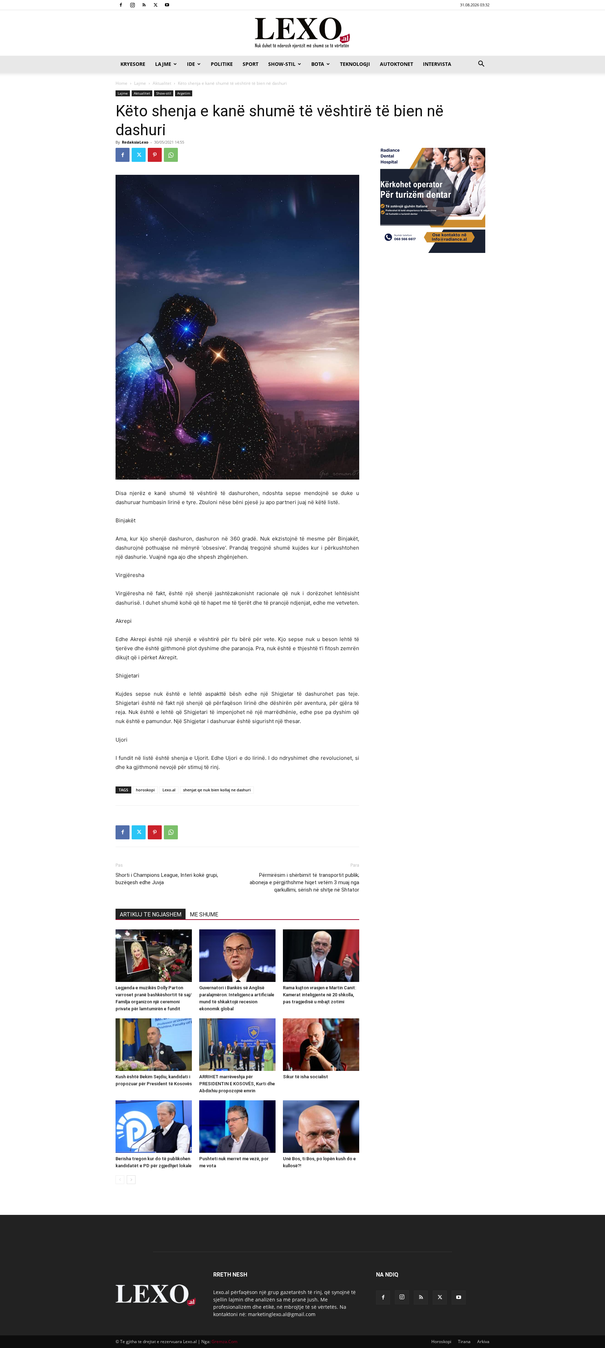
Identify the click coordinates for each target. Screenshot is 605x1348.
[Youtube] (167, 5)
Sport (250, 64)
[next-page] (131, 1179)
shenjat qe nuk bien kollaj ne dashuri (217, 789)
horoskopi (145, 789)
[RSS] (144, 5)
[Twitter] (155, 5)
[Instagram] (132, 5)
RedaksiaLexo (135, 142)
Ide (191, 64)
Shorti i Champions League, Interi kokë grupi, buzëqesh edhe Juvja (167, 879)
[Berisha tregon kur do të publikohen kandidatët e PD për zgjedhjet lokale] (154, 1126)
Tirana (464, 1341)
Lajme (163, 64)
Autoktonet (396, 64)
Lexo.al (168, 789)
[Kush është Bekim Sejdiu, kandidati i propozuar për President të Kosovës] (154, 1044)
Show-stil (281, 64)
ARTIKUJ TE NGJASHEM (150, 914)
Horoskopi (441, 1341)
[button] (481, 64)
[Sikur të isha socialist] (321, 1044)
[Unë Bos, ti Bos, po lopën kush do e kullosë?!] (321, 1126)
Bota (317, 64)
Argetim (183, 93)
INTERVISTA (437, 64)
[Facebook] (121, 5)
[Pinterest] (155, 155)
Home (121, 83)
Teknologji (355, 64)
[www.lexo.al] (302, 33)
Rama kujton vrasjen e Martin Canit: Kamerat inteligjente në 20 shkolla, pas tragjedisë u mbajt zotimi (319, 994)
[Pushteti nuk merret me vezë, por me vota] (237, 1126)
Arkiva (483, 1341)
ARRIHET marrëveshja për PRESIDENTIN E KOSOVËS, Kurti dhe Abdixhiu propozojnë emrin (237, 1083)
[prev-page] (120, 1179)
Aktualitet (162, 83)
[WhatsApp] (171, 155)
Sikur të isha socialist (305, 1076)
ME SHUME (204, 914)
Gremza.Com (224, 1341)
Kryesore (132, 64)
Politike (222, 64)
